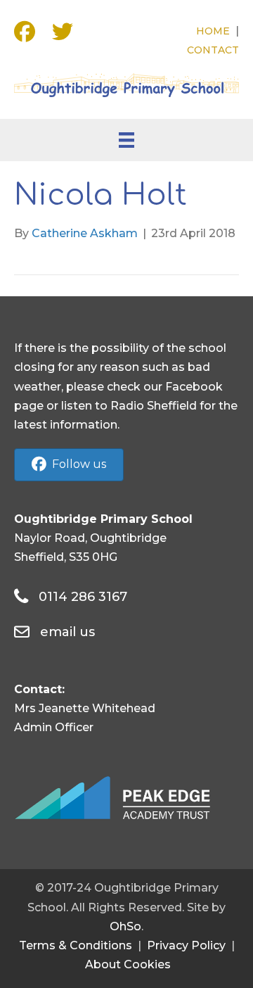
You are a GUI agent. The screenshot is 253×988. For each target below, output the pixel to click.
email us (67, 632)
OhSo (125, 926)
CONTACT (213, 50)
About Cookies (128, 964)
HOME (213, 31)
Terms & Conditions (75, 945)
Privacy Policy (186, 945)
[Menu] (126, 140)
